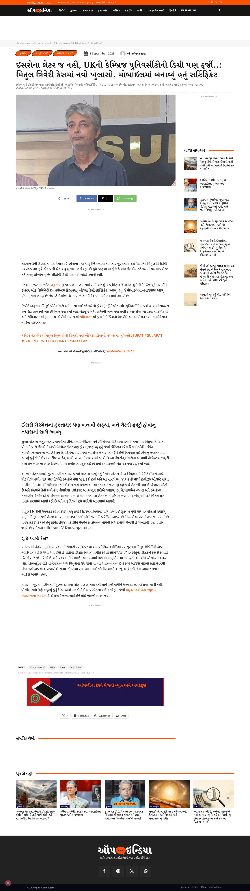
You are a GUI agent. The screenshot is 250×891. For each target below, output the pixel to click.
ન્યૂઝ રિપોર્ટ (42, 53)
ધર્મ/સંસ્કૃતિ (154, 806)
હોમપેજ (19, 43)
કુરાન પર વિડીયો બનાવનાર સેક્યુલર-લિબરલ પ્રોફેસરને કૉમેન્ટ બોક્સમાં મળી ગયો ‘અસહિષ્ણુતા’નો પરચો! (214, 205)
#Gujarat (153, 335)
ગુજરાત (28, 43)
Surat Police (75, 667)
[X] (216, 2)
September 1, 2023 (119, 351)
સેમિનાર (84, 317)
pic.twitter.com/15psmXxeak (60, 341)
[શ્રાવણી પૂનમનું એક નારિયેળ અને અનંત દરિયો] (190, 299)
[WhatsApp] (221, 2)
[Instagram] (212, 2)
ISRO (52, 667)
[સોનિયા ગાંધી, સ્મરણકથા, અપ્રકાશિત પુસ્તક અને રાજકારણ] (190, 185)
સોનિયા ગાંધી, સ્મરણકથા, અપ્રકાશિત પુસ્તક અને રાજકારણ (214, 183)
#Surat (136, 335)
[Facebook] (208, 2)
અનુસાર (55, 285)
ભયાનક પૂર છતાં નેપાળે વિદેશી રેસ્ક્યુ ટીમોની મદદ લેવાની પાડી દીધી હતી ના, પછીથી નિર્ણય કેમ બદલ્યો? (217, 163)
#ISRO (26, 341)
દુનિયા (19, 806)
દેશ (196, 806)
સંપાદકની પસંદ (65, 53)
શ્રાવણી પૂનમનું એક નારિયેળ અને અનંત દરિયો (215, 297)
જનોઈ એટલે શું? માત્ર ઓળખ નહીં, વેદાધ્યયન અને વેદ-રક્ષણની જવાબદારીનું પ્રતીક (216, 224)
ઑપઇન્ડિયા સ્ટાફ (136, 53)
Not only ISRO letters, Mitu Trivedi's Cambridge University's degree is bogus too (56, 672)
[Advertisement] (95, 390)
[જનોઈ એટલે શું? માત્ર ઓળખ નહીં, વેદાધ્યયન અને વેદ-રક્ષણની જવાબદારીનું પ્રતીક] (190, 226)
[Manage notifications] (8, 883)
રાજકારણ (64, 806)
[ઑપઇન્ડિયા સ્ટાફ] (123, 53)
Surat (62, 667)
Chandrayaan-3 (37, 667)
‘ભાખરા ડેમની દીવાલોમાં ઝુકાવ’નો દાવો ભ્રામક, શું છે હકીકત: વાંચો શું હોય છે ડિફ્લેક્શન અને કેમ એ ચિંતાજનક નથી (215, 248)
